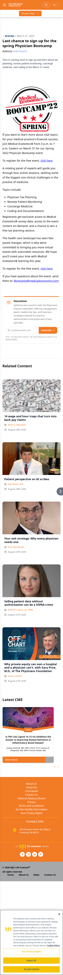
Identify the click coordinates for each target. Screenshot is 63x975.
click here (46, 160)
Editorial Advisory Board (31, 798)
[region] (31, 942)
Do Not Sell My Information (31, 809)
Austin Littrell (15, 676)
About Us (31, 783)
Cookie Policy (53, 945)
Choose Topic (28, 13)
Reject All (31, 960)
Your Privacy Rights (31, 813)
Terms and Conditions (31, 805)
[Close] (59, 914)
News (36, 874)
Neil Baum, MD (15, 484)
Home (10, 874)
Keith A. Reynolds (17, 424)
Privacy (31, 802)
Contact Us (31, 794)
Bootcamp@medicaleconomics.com (36, 281)
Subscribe (46, 330)
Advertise (31, 787)
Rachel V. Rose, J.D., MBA (20, 609)
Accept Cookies (31, 969)
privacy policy (11, 339)
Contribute (31, 791)
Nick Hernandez (16, 546)
